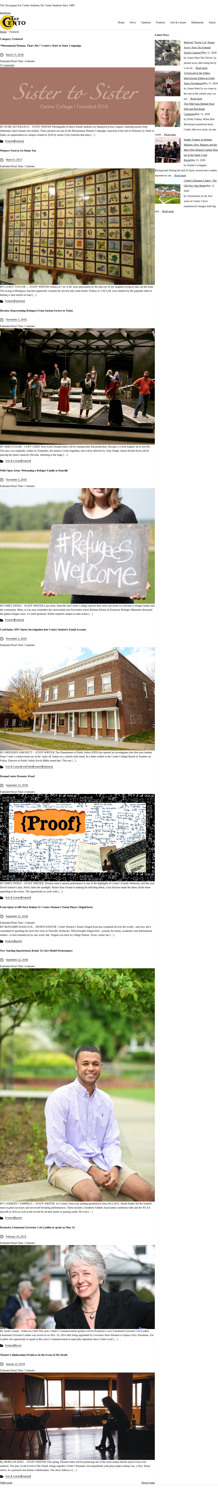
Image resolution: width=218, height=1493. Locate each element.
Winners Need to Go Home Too (18, 150)
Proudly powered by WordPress (115, 1490)
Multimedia (197, 22)
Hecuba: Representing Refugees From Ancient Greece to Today (36, 310)
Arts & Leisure (178, 22)
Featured (9, 141)
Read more (201, 68)
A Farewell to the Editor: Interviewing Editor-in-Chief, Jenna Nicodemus (199, 78)
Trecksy (160, 1490)
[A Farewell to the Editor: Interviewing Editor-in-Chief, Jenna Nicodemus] (167, 95)
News (133, 22)
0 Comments (7, 65)
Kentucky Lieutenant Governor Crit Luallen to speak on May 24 (37, 1227)
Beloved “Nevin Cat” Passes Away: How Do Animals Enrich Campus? (199, 47)
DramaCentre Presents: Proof (17, 776)
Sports (17, 941)
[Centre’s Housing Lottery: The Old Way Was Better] (167, 202)
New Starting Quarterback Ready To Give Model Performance (36, 950)
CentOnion (27, 766)
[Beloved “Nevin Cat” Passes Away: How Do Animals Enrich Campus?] (167, 64)
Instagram (5, 12)
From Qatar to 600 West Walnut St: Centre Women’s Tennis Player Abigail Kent (46, 907)
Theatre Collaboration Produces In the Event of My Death (33, 1354)
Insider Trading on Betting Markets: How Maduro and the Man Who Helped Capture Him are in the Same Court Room (201, 150)
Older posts (6, 1482)
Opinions (146, 22)
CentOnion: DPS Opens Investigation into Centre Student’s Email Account (43, 629)
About (212, 22)
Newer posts (148, 1482)
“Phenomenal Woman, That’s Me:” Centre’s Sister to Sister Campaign (40, 45)
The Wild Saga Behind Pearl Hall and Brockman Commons (199, 109)
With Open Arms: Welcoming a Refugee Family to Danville (34, 470)
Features (160, 22)
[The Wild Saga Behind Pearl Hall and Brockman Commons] (167, 126)
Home (121, 22)
